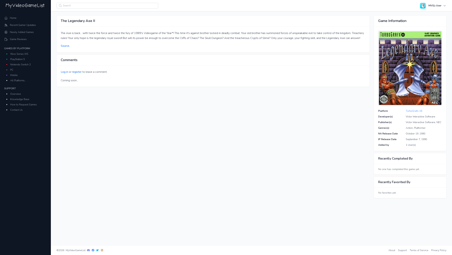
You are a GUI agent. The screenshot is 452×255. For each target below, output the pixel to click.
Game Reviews (18, 39)
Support (402, 250)
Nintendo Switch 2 (20, 64)
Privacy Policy (438, 250)
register (77, 72)
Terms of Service (419, 250)
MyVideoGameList (75, 250)
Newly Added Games (22, 32)
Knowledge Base (19, 99)
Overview (15, 94)
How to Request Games (23, 104)
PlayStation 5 (17, 59)
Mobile (14, 75)
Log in (64, 72)
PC (11, 70)
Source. (65, 46)
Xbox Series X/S (19, 54)
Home (13, 18)
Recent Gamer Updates (23, 25)
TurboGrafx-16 (414, 111)
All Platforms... (18, 80)
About (391, 250)
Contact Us (16, 110)
